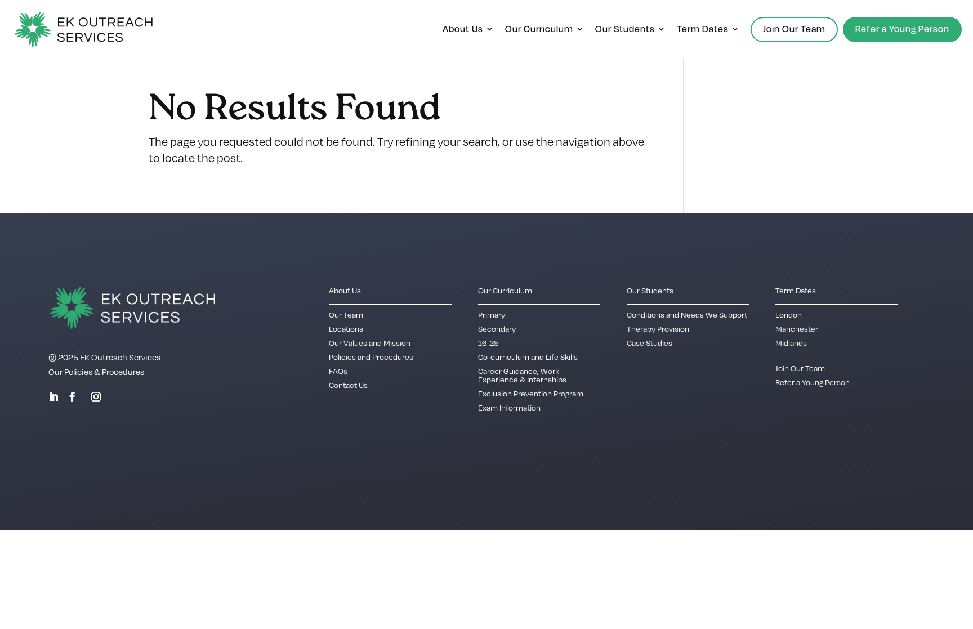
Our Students (625, 29)
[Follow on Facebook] (72, 397)
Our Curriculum (539, 29)
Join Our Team (794, 28)
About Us (463, 29)
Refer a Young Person (902, 28)
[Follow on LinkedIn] (53, 397)
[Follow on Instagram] (95, 397)
